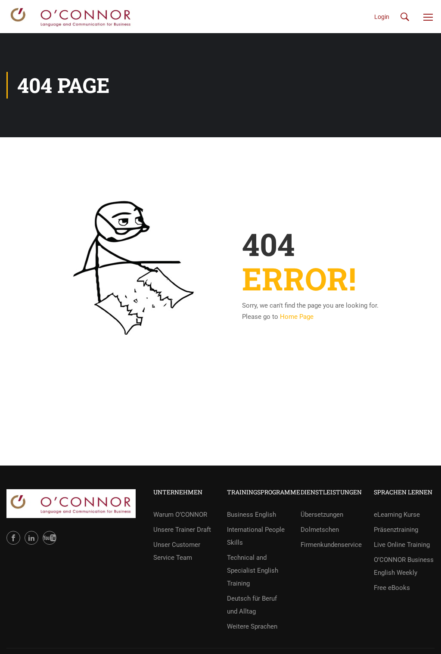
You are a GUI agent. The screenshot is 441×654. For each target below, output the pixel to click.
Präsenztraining (396, 530)
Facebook (13, 538)
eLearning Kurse (397, 514)
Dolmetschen (320, 530)
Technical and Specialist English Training (252, 570)
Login (381, 16)
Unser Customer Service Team (176, 551)
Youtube (49, 538)
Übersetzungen (322, 514)
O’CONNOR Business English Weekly (404, 566)
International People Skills (256, 536)
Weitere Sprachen (252, 626)
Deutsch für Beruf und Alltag (252, 605)
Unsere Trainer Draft (182, 530)
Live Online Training (402, 545)
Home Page (297, 317)
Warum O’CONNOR (180, 514)
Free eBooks (392, 588)
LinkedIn (31, 538)
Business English (251, 514)
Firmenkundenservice (331, 545)
